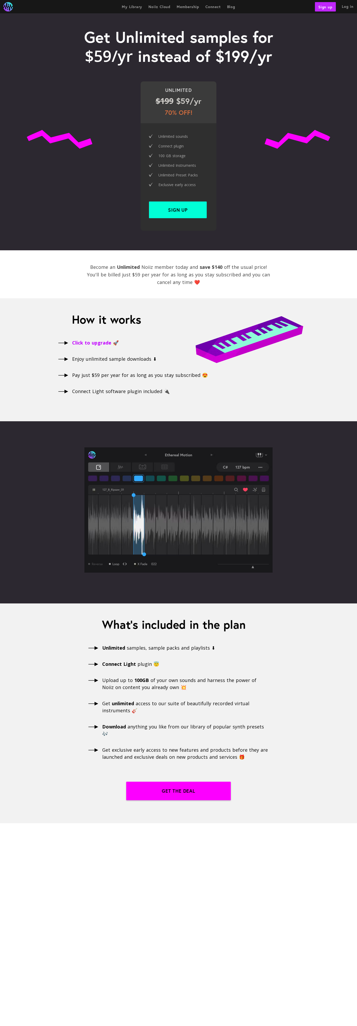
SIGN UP (178, 210)
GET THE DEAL (178, 791)
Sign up (325, 6)
